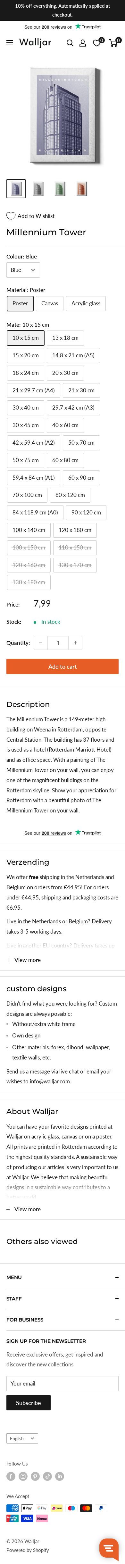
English (17, 1438)
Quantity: (18, 642)
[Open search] (70, 43)
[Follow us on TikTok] (47, 1476)
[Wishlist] (96, 43)
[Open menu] (9, 42)
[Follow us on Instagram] (23, 1476)
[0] (113, 43)
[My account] (82, 43)
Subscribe (28, 1402)
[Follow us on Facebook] (10, 1476)
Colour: (21, 256)
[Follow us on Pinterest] (35, 1476)
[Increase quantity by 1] (75, 643)
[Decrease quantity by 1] (40, 643)
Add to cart (62, 666)
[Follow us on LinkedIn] (59, 1476)
